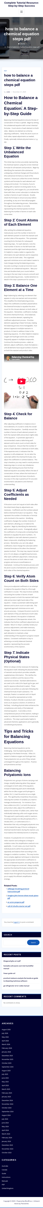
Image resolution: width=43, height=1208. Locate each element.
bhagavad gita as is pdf (12, 961)
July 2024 (5, 1119)
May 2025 (5, 1082)
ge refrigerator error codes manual (16, 986)
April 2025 (5, 1085)
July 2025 (5, 1074)
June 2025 (5, 1078)
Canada (4, 1170)
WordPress (28, 1201)
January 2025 (6, 1097)
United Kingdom (7, 1188)
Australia (5, 1166)
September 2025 (7, 1067)
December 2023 (7, 1145)
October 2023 (6, 1152)
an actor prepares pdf (16, 902)
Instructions (6, 1177)
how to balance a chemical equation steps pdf (23, 47)
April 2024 (5, 1130)
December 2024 (7, 1100)
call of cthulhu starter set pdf (19, 906)
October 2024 (6, 1108)
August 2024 (6, 1115)
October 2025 (6, 1063)
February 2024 (7, 1137)
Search (8, 934)
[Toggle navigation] (21, 11)
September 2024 (7, 1111)
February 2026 (7, 1048)
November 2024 (7, 1104)
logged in (16, 922)
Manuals (5, 1181)
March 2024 (6, 1134)
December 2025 (7, 1055)
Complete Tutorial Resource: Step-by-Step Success (21, 4)
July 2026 (5, 1033)
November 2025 (7, 1059)
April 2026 (5, 1041)
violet (7, 92)
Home (23, 44)
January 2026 (6, 1052)
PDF (5, 71)
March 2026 (6, 1044)
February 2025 (7, 1093)
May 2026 (5, 1037)
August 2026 (6, 1029)
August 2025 (6, 1070)
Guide (4, 1173)
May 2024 (5, 1126)
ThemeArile (25, 1204)
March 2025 (6, 1089)
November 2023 (7, 1149)
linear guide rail (9, 973)
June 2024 (5, 1123)
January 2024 (6, 1141)
